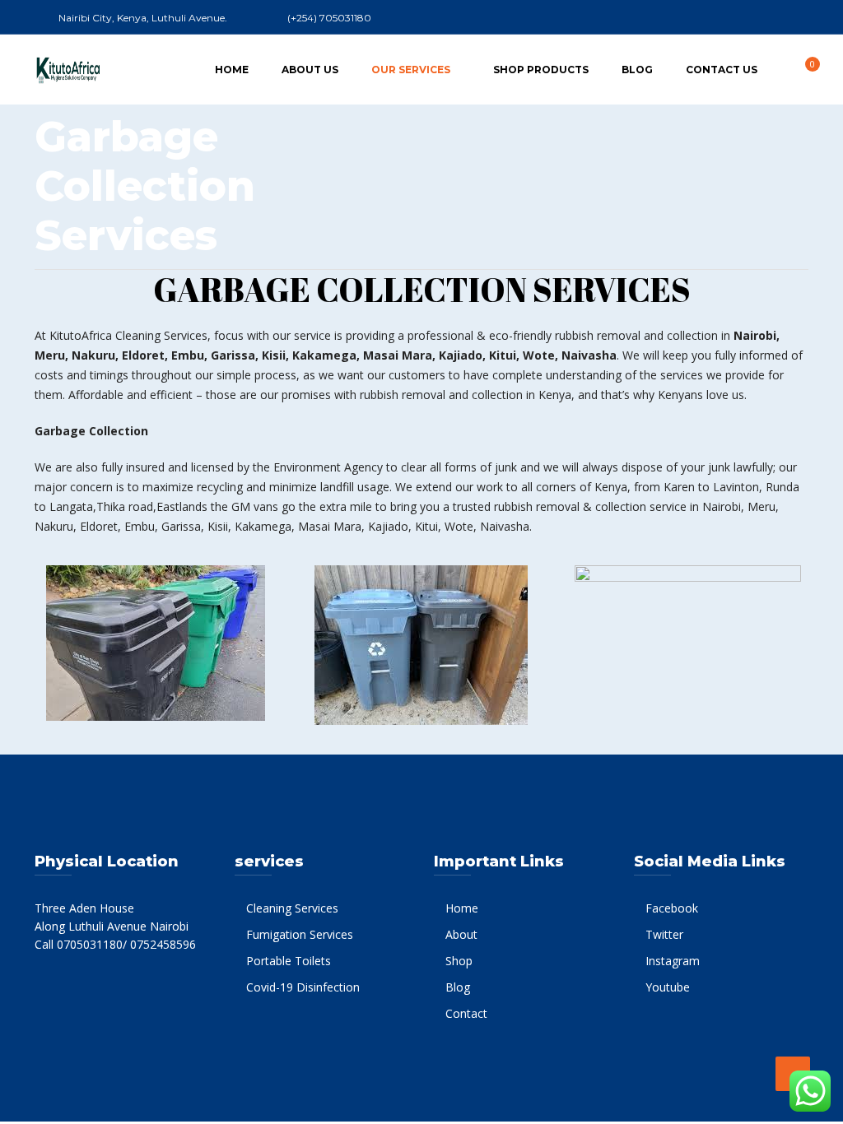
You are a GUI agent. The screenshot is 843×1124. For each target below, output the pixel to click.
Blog (637, 69)
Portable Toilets (288, 960)
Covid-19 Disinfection (303, 987)
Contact (466, 1013)
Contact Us (721, 69)
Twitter (664, 934)
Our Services (410, 69)
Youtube (667, 987)
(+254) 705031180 (329, 18)
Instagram (672, 960)
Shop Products (541, 69)
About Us (310, 69)
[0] (803, 69)
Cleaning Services (292, 908)
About (461, 934)
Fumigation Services (299, 934)
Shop (459, 960)
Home (232, 69)
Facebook (671, 908)
